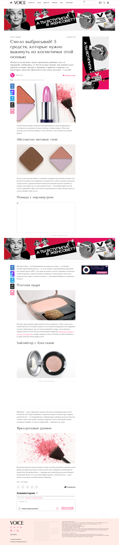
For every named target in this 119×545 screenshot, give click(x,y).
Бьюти (20, 80)
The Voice (20, 2)
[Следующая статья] (59, 514)
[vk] (14, 527)
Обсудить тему (70, 75)
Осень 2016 (41, 80)
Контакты (13, 534)
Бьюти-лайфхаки (32, 80)
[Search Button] (104, 3)
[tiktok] (14, 531)
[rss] (11, 527)
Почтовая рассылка (100, 3)
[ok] (11, 531)
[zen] (21, 527)
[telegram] (18, 527)
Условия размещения (15, 539)
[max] (18, 531)
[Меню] (11, 3)
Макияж (18, 37)
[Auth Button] (108, 3)
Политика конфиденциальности (18, 541)
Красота (12, 37)
